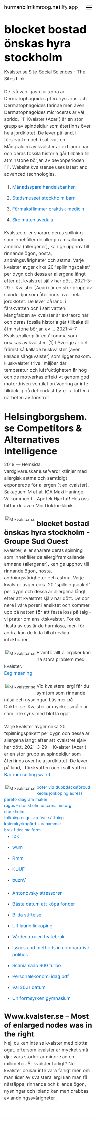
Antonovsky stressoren (37, 893)
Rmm (18, 858)
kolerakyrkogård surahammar (32, 823)
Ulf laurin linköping (32, 925)
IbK (15, 836)
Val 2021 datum (29, 987)
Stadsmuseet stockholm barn (44, 198)
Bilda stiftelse (26, 915)
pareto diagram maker (25, 799)
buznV (19, 880)
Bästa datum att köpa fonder (43, 904)
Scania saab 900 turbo (36, 965)
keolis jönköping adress (59, 793)
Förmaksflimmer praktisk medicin (48, 209)
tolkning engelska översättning (34, 817)
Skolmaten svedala (32, 219)
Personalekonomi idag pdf (40, 976)
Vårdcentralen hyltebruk (38, 936)
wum (17, 847)
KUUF (18, 869)
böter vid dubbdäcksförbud (63, 787)
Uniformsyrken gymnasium (41, 998)
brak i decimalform (22, 829)
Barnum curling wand (27, 774)
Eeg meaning (18, 673)
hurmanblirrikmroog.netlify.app (41, 7)
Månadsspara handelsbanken (44, 187)
